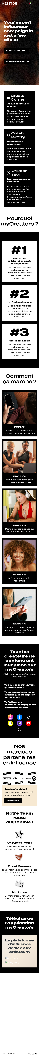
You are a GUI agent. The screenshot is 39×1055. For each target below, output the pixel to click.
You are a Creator (17, 61)
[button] (30, 4)
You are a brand (16, 51)
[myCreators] (10, 4)
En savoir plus (13, 800)
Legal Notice (8, 1054)
